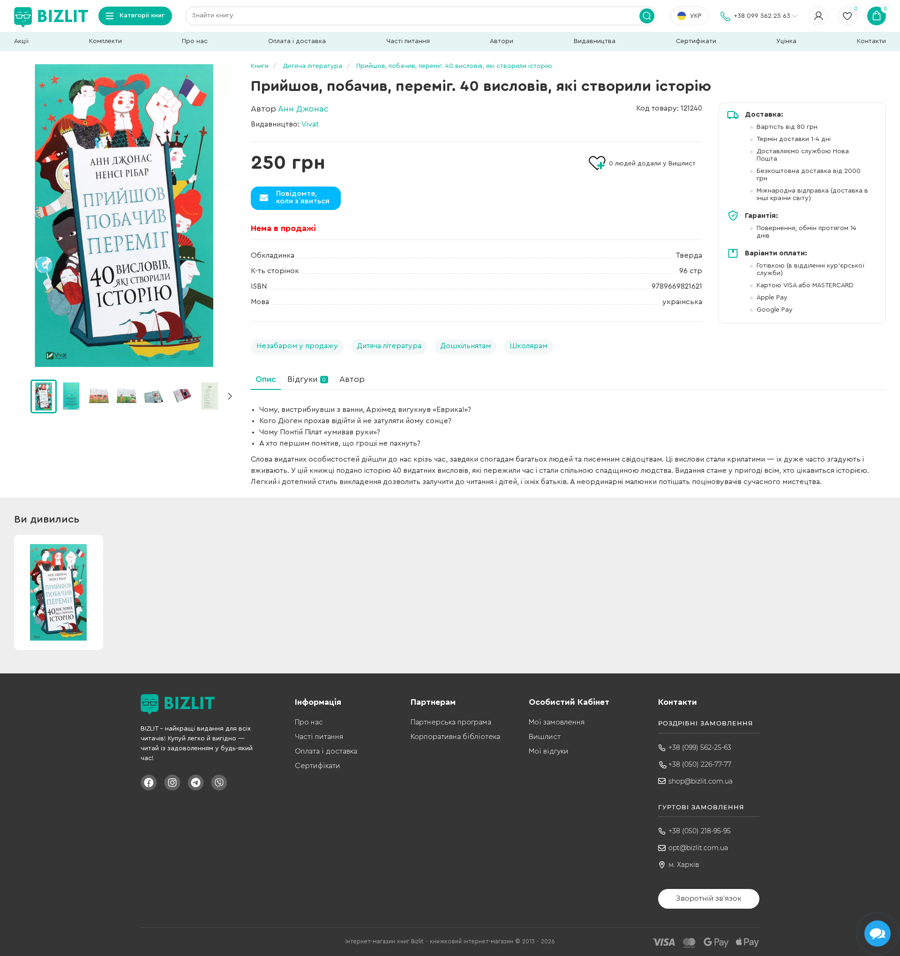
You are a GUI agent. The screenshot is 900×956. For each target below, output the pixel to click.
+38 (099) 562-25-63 (699, 747)
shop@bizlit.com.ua (700, 781)
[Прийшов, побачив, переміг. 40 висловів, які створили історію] (124, 215)
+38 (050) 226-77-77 (699, 764)
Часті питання (408, 41)
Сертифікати (696, 41)
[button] (230, 396)
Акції (21, 41)
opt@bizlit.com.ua (698, 848)
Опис (265, 379)
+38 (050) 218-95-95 (699, 831)
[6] (209, 396)
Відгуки (306, 379)
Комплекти (105, 41)
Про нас (195, 41)
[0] (43, 396)
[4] (154, 396)
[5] (182, 396)
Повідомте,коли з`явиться (303, 197)
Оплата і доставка (297, 41)
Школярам (529, 346)
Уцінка (786, 41)
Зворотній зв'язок (709, 898)
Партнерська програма (451, 722)
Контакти (871, 41)
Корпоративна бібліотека (455, 736)
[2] (99, 396)
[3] (126, 396)
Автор (352, 379)
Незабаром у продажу (297, 346)
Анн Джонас (303, 109)
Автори (501, 41)
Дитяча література (389, 346)
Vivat (310, 124)
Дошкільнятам (465, 346)
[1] (71, 396)
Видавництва (594, 41)
